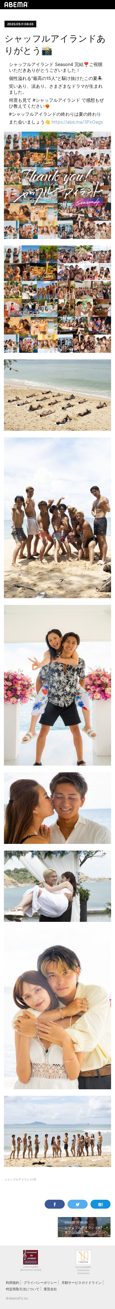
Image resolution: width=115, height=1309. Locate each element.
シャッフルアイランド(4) (20, 1179)
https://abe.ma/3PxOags (77, 122)
